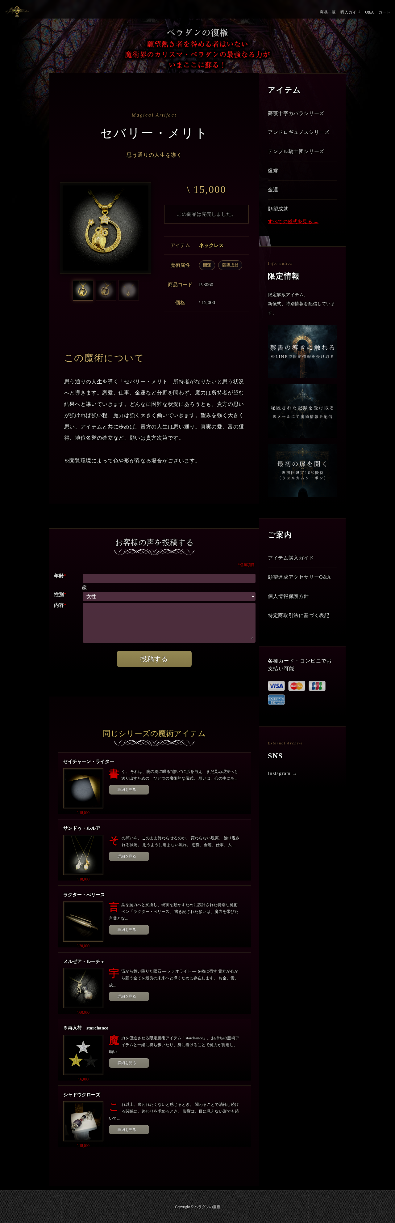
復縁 (273, 170)
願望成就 (230, 265)
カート (384, 12)
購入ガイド (350, 12)
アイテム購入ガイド (291, 557)
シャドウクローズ (81, 1094)
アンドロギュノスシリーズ (299, 132)
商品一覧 (328, 12)
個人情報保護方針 (288, 596)
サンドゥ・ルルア (81, 828)
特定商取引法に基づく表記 (299, 615)
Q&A (369, 12)
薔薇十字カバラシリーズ (296, 113)
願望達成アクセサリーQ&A (299, 577)
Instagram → (282, 773)
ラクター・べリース (84, 894)
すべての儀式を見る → (293, 221)
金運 (273, 189)
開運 (207, 265)
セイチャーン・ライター (88, 761)
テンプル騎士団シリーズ (296, 151)
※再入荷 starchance (85, 1027)
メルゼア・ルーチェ (84, 961)
